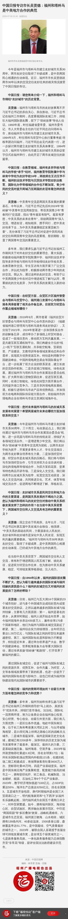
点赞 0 (8, 901)
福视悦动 (23, 16)
